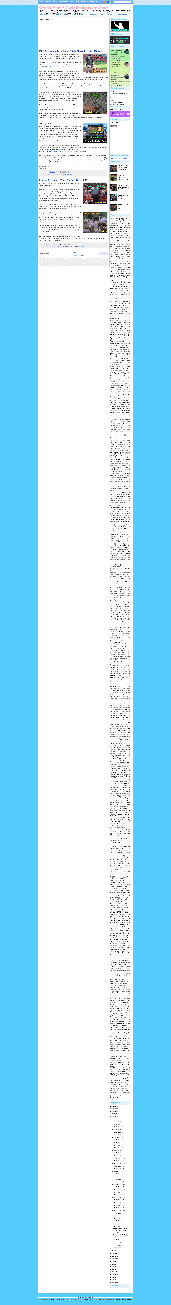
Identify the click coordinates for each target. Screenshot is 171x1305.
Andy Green (116, 252)
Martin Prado (115, 715)
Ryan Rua (117, 958)
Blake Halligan (124, 296)
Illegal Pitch (123, 545)
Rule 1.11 (117, 859)
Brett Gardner (114, 319)
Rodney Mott (113, 846)
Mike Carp (121, 747)
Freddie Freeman (123, 502)
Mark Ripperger (125, 709)
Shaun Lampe (113, 989)
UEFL (58, 174)
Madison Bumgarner (116, 688)
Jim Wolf (113, 601)
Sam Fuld (117, 968)
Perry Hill (126, 806)
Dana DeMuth (119, 410)
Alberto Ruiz (124, 235)
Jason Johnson (124, 570)
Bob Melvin (126, 301)
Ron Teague (126, 850)
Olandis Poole (114, 789)
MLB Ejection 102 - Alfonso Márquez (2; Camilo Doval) (116, 64)
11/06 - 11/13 (118, 1137)
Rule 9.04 (118, 945)
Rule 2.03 (112, 896)
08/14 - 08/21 (118, 1168)
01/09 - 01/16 (118, 1250)
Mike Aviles (122, 745)
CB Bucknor (120, 341)
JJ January (123, 555)
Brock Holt (120, 332)
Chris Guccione (119, 374)
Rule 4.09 (127, 905)
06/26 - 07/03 (118, 1187)
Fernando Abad (124, 490)
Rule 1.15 (123, 861)
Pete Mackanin (113, 808)
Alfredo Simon (121, 244)
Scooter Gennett (117, 970)
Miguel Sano (113, 745)
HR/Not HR (124, 528)
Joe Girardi (121, 605)
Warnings (119, 1082)
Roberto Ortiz (115, 840)
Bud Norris (125, 339)
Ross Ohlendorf (121, 854)
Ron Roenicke (116, 850)
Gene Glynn (113, 511)
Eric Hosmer (118, 481)
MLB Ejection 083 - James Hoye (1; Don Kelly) (123, 207)
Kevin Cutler (113, 652)
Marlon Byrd (115, 713)
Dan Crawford (121, 406)
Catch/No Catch (115, 359)
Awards (122, 273)
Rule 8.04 (115, 941)
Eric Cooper (113, 479)
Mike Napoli (123, 757)
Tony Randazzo (122, 1038)
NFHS (111, 770)
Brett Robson (120, 320)
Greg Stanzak (121, 523)
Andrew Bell (115, 248)
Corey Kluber (113, 395)
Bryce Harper (113, 338)
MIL (111, 686)
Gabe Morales (123, 506)
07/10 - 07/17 (118, 1182)
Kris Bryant (117, 662)
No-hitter (124, 783)
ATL (122, 223)
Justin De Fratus (120, 639)
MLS (128, 686)
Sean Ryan (125, 981)
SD (114, 962)
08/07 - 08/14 (118, 1171)
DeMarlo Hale (120, 435)
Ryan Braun (113, 955)
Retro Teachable (54, 238)
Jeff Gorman (121, 580)
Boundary (115, 305)
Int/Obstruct (121, 551)
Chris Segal (123, 378)
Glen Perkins (125, 519)
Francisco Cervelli (115, 500)
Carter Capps (121, 355)
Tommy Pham (122, 1034)
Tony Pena (114, 1038)
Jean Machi (127, 576)
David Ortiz (113, 429)
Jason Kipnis (113, 572)
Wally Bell (113, 1080)
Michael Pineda (124, 738)
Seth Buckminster (125, 983)
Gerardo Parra (126, 515)
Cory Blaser (123, 395)
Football (120, 496)
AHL (125, 220)
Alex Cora (113, 239)
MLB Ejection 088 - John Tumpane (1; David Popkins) (123, 187)
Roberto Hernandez (114, 838)
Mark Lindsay (123, 705)
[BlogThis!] (64, 172)
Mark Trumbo (116, 711)
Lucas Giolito (115, 682)
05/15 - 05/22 (118, 1202)
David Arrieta (126, 423)
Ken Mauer (127, 646)
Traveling (112, 1042)
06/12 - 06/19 (118, 1192)
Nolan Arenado (126, 785)
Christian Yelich (123, 379)
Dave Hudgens (126, 417)
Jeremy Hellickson (114, 589)
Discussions (126, 448)
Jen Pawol (125, 585)
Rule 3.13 (123, 899)
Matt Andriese (115, 720)
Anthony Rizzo (126, 261)
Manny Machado (125, 694)
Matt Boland (120, 722)
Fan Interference (115, 488)
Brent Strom (124, 317)
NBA (111, 768)
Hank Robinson (114, 530)
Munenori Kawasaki (123, 766)
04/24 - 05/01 (118, 1210)
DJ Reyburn (120, 402)
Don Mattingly (114, 452)
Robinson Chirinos (116, 844)
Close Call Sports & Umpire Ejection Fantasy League (73, 7)
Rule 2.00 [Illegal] (120, 877)
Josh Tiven (122, 637)
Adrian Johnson (122, 231)
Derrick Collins (126, 440)
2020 (113, 1256)
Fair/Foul (124, 487)
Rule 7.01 (127, 926)
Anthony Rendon (114, 261)
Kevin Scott (127, 656)
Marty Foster (123, 715)
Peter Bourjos (113, 810)
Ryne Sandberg (125, 960)
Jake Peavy (118, 561)
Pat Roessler (113, 798)
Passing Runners (116, 795)
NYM (128, 770)
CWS (125, 345)
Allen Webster (119, 246)
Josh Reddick (114, 637)
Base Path (115, 281)
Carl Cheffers (115, 349)
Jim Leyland (124, 597)
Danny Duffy (120, 414)
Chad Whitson (117, 362)
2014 (113, 1272)
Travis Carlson (120, 1042)
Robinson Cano (126, 842)
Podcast (118, 814)
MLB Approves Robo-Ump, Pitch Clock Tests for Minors (70, 51)
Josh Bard (114, 635)
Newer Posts (44, 253)
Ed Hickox (118, 459)
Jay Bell (126, 574)
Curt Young (117, 400)
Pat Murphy (124, 797)
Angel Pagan (124, 258)
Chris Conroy (114, 372)
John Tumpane (121, 620)
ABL (119, 220)
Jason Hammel (113, 570)
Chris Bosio (117, 370)
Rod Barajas (125, 844)
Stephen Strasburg (120, 994)
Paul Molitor (121, 800)
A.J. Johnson (121, 218)
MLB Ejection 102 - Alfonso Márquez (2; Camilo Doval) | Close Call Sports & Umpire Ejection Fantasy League (117, 95)
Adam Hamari (120, 227)
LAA (128, 665)
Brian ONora (119, 328)
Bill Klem (121, 290)
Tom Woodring (122, 1033)
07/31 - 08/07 (118, 1174)
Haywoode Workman (115, 532)
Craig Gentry (125, 398)
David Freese (125, 425)
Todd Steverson (115, 1027)
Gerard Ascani (117, 515)
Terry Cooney (65, 246)
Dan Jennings (122, 408)
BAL (117, 275)
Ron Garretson (117, 848)
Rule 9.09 (120, 947)
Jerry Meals (113, 593)
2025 (113, 1109)
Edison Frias (125, 463)
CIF (125, 343)
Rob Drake (126, 833)
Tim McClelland (118, 1019)
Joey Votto (114, 610)
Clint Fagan (123, 385)
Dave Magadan (115, 419)
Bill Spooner (116, 292)
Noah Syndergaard (114, 785)
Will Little (118, 1084)
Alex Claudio (125, 237)
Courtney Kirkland (115, 397)
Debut (128, 435)
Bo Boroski (113, 298)
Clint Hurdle (113, 387)
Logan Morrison (116, 681)
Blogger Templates (127, 1299)
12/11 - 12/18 (118, 1124)
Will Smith (126, 1084)
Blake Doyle (114, 296)
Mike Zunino (113, 762)
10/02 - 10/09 (118, 1150)
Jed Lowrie (114, 578)
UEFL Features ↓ (79, 15)
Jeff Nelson (126, 584)
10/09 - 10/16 (118, 1148)
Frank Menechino (126, 500)
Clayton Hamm (126, 381)
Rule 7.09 (115, 934)
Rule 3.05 (115, 898)
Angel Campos (115, 256)
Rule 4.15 (117, 909)
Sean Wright (113, 983)
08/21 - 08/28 (118, 1166)
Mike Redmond (114, 759)
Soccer (118, 991)
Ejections (117, 467)
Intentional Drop (115, 553)
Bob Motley (115, 303)
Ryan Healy (113, 956)
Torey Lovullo (114, 1040)
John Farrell (119, 612)
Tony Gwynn (127, 1036)
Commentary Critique (121, 393)
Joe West (127, 606)
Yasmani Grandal (115, 1092)
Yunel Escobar (124, 1096)
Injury (54, 246)
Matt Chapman (121, 724)
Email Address (114, 122)
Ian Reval (118, 544)
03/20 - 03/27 (118, 1223)
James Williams (113, 568)
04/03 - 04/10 (118, 1218)
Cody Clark (125, 389)
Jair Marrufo (121, 557)
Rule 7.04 (113, 930)
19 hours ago (113, 97)
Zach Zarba (113, 1098)
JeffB (113, 91)
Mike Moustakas (115, 755)
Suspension (124, 1002)
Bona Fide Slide (125, 303)
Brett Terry (127, 320)
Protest (112, 818)
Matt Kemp (113, 728)
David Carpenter (116, 425)
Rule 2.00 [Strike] (121, 892)
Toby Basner (116, 1025)
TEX (116, 1004)
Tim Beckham (127, 1015)
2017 (113, 1264)
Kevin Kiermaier (121, 654)
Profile (112, 816)
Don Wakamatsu (126, 452)
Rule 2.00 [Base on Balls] (121, 867)
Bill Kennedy (113, 290)
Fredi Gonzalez (123, 504)
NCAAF (126, 768)
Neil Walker (125, 774)
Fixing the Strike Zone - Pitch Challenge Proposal (63, 151)
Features (125, 488)
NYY (114, 772)
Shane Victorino (124, 987)
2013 (113, 1274)
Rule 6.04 (118, 922)
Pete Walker (123, 808)
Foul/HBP (124, 498)
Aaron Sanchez (120, 225)
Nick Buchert (113, 779)
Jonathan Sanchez (123, 625)
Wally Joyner (122, 1080)
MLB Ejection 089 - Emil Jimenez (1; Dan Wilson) (123, 197)
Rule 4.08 (120, 905)
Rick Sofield (118, 833)
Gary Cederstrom (115, 507)
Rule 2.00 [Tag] (114, 894)
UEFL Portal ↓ (123, 15)
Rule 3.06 (122, 898)
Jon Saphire (119, 624)
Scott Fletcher (116, 972)
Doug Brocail (115, 454)
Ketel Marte (116, 650)
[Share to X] (66, 172)
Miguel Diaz (115, 743)
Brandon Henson (124, 311)
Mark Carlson (120, 702)
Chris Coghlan (125, 370)
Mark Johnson (125, 703)
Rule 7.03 (124, 928)
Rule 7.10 (124, 934)
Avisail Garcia (114, 273)
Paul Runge (121, 802)
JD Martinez (116, 555)
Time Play (127, 1023)
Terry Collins (118, 1010)
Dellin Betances (116, 436)
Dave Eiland (118, 417)
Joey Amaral (116, 608)
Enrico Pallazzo (124, 477)
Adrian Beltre (119, 229)
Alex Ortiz (121, 239)
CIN (129, 343)
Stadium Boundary (117, 993)
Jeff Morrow (118, 584)
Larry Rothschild (120, 673)
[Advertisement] (73, 34)
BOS (122, 275)
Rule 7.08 (127, 932)
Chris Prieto (119, 376)
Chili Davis (121, 368)
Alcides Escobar (114, 237)
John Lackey (122, 616)
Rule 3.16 (117, 901)
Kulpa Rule (126, 662)
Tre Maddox (124, 1046)
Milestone (121, 762)
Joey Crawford (126, 608)
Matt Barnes (123, 720)
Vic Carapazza (122, 1075)
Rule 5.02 (119, 911)
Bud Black (116, 340)
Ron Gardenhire (125, 846)
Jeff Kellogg (120, 582)
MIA (126, 685)
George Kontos (120, 513)
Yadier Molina (125, 1088)
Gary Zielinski (116, 509)
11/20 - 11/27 (118, 1132)
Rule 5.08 (127, 915)
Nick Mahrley (121, 781)
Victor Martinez (113, 1077)
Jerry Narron (122, 593)
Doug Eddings (126, 454)
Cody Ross (112, 391)
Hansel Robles (124, 530)
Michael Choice (115, 738)
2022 (113, 1116)
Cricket (111, 400)
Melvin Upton (119, 736)
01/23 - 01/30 (118, 1245)
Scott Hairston (113, 974)
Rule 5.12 (121, 918)
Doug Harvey (116, 456)
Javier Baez (118, 574)
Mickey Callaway (114, 741)
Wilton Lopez (116, 1088)
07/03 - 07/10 (118, 1184)
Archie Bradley (124, 265)
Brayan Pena (115, 315)
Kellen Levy (121, 644)
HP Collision (113, 528)
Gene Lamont (121, 511)
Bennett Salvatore (118, 286)
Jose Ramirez (119, 633)
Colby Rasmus (121, 391)
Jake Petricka (127, 561)
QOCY (122, 820)
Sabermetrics (122, 964)
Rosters (119, 856)
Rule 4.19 (125, 909)
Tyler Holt (126, 1056)
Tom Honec (113, 1031)
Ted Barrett (126, 1008)
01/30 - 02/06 (118, 1242)
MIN (116, 686)
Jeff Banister (122, 578)
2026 (113, 1106)
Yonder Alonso (115, 1094)
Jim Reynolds (114, 599)
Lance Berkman (121, 671)
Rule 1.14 (116, 861)
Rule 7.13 (121, 936)
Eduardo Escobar (114, 465)
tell (60, 219)
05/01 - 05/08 (118, 1208)
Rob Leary (115, 835)
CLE (114, 345)
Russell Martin (121, 951)
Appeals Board (117, 263)
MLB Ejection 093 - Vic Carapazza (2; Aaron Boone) (123, 167)
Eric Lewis (126, 481)
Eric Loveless (113, 483)
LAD (114, 667)
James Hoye (114, 565)
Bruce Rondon (113, 336)
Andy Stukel (115, 254)
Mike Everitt (123, 751)
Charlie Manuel (121, 364)
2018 (113, 1261)
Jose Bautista (122, 631)
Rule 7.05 (122, 930)
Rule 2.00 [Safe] (114, 890)
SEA (120, 962)
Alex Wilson (122, 240)
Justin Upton (120, 641)
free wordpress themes (87, 1301)
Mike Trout (115, 760)
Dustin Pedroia (120, 457)
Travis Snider (115, 1046)
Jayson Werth (119, 576)
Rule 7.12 (113, 936)
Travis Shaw (126, 1044)
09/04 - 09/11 (118, 1161)
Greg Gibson (123, 521)
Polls (125, 814)
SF (126, 962)
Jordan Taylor (113, 629)
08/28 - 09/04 (118, 1163)
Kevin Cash (124, 650)
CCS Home (43, 15)
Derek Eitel (125, 436)
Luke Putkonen (119, 684)
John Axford (123, 610)
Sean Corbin (124, 979)
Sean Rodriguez (114, 981)
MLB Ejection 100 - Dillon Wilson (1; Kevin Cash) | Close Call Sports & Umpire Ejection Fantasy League (117, 104)
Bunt (111, 341)
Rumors (112, 951)
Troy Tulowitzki (114, 1052)
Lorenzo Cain (126, 681)
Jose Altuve (113, 631)
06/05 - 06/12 (118, 1195)
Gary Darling (126, 507)
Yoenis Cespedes (126, 1092)
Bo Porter (121, 298)
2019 (113, 1259)
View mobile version (77, 255)
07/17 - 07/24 (118, 1179)
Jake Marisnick (121, 559)
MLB (122, 686)
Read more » (43, 168)
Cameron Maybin (125, 347)
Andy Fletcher (126, 250)
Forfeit (128, 496)
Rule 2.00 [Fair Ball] (118, 873)
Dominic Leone (116, 450)
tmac (128, 1098)
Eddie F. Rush (124, 461)
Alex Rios (127, 239)
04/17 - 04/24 (118, 1213)
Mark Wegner (126, 711)
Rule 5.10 (124, 917)
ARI (117, 223)
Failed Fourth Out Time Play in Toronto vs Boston (123, 177)
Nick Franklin (122, 779)
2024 (113, 1111)
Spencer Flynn (126, 991)
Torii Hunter (125, 1040)
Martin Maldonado (125, 713)
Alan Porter (113, 233)
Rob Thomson (124, 835)
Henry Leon (125, 534)
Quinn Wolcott (115, 821)
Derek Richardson (123, 438)
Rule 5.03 (126, 911)
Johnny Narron (113, 622)
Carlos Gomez (120, 351)
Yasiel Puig (124, 1090)
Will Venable (113, 1086)
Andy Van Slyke (124, 254)
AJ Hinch (122, 221)
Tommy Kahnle (113, 1034)
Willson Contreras (125, 1086)
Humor (126, 538)
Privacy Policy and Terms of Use (85, 1297)
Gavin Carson (125, 509)
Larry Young (122, 675)
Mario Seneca (113, 700)
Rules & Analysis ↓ (107, 15)
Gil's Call (115, 519)
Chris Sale (127, 376)
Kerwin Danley (126, 648)
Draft (111, 458)
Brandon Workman (125, 313)
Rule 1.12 (123, 859)
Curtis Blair (125, 400)
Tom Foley (115, 1029)
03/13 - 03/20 (118, 1226)
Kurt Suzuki (119, 663)
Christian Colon (113, 379)
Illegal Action (113, 545)
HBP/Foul (119, 527)
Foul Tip (114, 498)
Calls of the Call (114, 347)
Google (86, 1299)
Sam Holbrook (126, 968)
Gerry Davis (126, 517)
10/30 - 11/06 (118, 1140)
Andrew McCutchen (125, 248)
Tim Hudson (120, 1017)
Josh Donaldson (123, 635)
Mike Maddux (113, 753)
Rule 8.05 (121, 941)
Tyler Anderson (113, 1053)
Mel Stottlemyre (121, 734)
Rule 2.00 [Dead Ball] (124, 871)
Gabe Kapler (113, 505)
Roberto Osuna (126, 840)
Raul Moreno (122, 825)
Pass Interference (126, 793)
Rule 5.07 (119, 915)
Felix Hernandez (114, 490)
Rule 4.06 (114, 905)
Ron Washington (117, 852)
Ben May (127, 284)
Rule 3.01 (119, 896)
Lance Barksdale (115, 669)
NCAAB (118, 768)
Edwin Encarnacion (125, 465)
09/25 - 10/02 (118, 1153)
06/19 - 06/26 (118, 1189)
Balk (128, 275)
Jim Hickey (127, 595)
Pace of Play (126, 791)
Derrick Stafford (117, 442)
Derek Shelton (114, 440)
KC (116, 643)
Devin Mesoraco (121, 444)
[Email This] (62, 172)
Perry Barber (119, 806)
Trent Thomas (124, 1048)
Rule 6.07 (122, 924)
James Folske (124, 563)
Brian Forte (127, 322)
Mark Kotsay (113, 705)
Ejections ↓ (93, 15)
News (54, 174)
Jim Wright (121, 601)
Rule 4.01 (125, 901)
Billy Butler (112, 294)
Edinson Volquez (114, 463)
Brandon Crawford (114, 311)
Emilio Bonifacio (120, 475)
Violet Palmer (117, 1078)
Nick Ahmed (119, 778)
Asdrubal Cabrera (120, 269)
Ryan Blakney (122, 953)
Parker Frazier (116, 793)
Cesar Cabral (116, 360)
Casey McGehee (123, 357)
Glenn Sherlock (113, 521)
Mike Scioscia (126, 759)
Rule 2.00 (124, 863)
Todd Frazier (126, 1025)
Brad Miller (116, 307)
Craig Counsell (114, 398)
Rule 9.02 (125, 943)
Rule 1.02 (122, 858)
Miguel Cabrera (125, 741)
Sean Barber (113, 979)
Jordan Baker (123, 627)
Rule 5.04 (113, 913)
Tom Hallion (123, 1029)
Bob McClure (118, 301)
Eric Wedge (122, 483)
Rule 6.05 (127, 922)
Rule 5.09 (115, 917)
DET (111, 402)
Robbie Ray (125, 837)
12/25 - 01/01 (118, 1119)
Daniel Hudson (120, 412)
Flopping (112, 496)
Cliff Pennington (114, 385)
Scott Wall (119, 977)
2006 (113, 1282)
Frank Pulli (114, 502)
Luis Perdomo (123, 682)
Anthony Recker (124, 259)
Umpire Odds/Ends (66, 174)
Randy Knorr (113, 825)
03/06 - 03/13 (118, 1240)
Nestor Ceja (113, 776)
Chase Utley (120, 366)
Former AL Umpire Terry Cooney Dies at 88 (63, 180)
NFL (117, 770)
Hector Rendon (124, 532)
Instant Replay (125, 549)
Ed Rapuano (115, 461)
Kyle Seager (122, 665)
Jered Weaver (113, 587)
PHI (123, 789)
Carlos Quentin (120, 353)
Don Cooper (124, 450)
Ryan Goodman (124, 955)
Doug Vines (125, 456)
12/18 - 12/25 (118, 1121)
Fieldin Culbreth (125, 492)
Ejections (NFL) (122, 471)
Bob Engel (122, 299)
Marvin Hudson (115, 717)
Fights (114, 494)
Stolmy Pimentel (121, 1000)
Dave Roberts (126, 421)
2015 (40, 65)
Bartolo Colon (118, 279)
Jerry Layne (123, 591)
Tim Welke (118, 1023)
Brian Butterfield (116, 322)
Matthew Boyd (113, 732)
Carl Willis (122, 349)
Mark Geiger (117, 703)
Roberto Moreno (125, 838)
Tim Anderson (117, 1015)
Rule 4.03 (112, 903)
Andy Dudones (115, 250)
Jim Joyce (115, 597)
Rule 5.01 (112, 911)
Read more (119, 60)
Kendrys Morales (116, 648)
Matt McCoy (122, 728)
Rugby (116, 858)
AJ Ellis (116, 221)
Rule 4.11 (122, 907)
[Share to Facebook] (69, 172)
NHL (122, 770)
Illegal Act (125, 544)
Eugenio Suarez (120, 485)
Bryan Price (123, 336)
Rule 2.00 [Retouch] (121, 888)
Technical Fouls (114, 1008)
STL (111, 964)
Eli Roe (123, 473)
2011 (113, 1279)
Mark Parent (115, 709)
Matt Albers (127, 719)
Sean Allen (125, 977)
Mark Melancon (126, 707)
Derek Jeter (113, 438)
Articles (49, 174)
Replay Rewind (120, 829)
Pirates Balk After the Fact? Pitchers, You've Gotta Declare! (116, 52)
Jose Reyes (127, 633)
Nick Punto (117, 783)
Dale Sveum (120, 404)
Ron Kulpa (127, 848)
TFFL (122, 1004)
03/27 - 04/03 (118, 1221)
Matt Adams (120, 719)
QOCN (122, 818)
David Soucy (120, 433)
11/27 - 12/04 (118, 1129)
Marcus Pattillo (114, 698)
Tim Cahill (114, 1017)
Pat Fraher (127, 795)
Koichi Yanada (121, 660)
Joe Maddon (117, 606)
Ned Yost (124, 772)
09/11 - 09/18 (118, 1158)
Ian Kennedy (123, 542)
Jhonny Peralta (119, 595)
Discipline (119, 448)
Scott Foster (124, 972)
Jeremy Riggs (123, 589)
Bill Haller (118, 288)
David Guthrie (113, 427)
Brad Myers (125, 307)
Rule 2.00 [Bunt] (115, 869)
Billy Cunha (119, 294)
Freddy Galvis (113, 504)
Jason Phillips (121, 572)
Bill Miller (127, 290)
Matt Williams (122, 730)
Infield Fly (127, 547)
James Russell (124, 566)
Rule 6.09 (118, 926)
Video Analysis (125, 1077)
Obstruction (123, 787)
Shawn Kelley (122, 989)
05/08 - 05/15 (118, 1205)
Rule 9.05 (125, 945)
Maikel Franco (126, 688)
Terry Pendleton (122, 1012)
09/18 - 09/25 (118, 1155)
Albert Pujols (113, 235)
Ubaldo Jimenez (124, 1060)
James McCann (114, 566)
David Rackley (119, 431)
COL (119, 345)
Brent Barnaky (114, 317)
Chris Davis (123, 372)
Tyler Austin (122, 1053)
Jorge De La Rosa (123, 629)
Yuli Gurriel (114, 1096)
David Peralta (122, 429)
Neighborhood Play (115, 774)
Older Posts (103, 253)
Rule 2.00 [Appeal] (115, 865)
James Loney (125, 565)
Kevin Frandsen (121, 652)
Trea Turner (113, 1048)
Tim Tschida (122, 1021)
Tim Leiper (127, 1017)
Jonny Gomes (114, 627)
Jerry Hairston (113, 591)
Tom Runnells (122, 1031)
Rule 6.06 (115, 924)
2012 (113, 1277)
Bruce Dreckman (122, 334)
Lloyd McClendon (124, 679)
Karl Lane (113, 644)
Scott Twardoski (121, 975)
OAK (114, 787)
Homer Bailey (120, 538)
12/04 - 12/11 (118, 1127)
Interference (126, 553)
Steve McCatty (120, 996)
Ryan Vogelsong (126, 958)
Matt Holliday (118, 726)
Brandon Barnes (114, 309)
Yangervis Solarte (114, 1090)
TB (111, 1004)
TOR (128, 1004)
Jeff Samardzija (116, 585)
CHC (118, 343)
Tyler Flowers (118, 1056)
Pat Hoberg (115, 797)
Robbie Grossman (114, 837)
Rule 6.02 (120, 920)
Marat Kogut (116, 696)
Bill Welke (124, 292)
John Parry (119, 618)
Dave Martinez (126, 419)
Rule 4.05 (127, 903)
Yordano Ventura (125, 1094)
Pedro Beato (121, 804)
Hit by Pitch (123, 536)
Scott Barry (126, 970)
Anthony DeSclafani (114, 259)
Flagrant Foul (123, 494)
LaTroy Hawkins (124, 667)
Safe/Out (113, 966)
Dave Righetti (116, 421)
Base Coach (126, 279)
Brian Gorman (117, 324)
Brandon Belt (124, 309)
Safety (122, 966)
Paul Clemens (121, 798)
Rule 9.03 (112, 945)
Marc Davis (125, 696)
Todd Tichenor (126, 1027)
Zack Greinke (122, 1098)
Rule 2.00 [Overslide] (116, 886)
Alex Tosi (114, 240)
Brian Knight (120, 326)
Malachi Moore (116, 690)
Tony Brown (119, 1036)
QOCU (112, 820)
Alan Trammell (124, 233)
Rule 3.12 (117, 899)
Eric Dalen (123, 479)
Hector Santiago (114, 534)
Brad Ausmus (126, 305)
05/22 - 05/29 (118, 1200)
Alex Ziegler (120, 242)
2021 (113, 1253)
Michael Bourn (126, 736)
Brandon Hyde (114, 313)
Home (74, 252)
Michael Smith (124, 740)
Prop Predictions (122, 816)
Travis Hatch (118, 1044)
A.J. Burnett (113, 218)
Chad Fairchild (125, 360)
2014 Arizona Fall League (49, 67)
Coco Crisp (118, 389)
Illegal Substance (115, 547)
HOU (126, 527)
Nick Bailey (125, 778)
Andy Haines (126, 252)
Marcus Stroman (124, 698)
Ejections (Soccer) (114, 473)
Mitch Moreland (121, 764)
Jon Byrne (122, 622)
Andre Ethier (127, 246)
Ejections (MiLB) (115, 469)
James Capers (115, 563)
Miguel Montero (124, 743)
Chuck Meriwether (115, 381)
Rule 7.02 (115, 928)
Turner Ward (124, 1052)
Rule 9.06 (112, 947)
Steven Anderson (119, 998)
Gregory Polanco (120, 525)
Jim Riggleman (124, 599)
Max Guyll (122, 732)
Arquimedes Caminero (115, 267)
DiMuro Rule (120, 446)
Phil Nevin (121, 812)
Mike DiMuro (120, 749)
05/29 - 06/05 (118, 1197)
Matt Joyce (125, 726)
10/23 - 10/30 (118, 1142)
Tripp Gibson (123, 1050)
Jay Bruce (112, 576)
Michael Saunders (114, 740)
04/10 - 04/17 (118, 1215)
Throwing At (126, 1014)
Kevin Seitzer (115, 658)
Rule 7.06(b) (119, 932)
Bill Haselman (125, 288)
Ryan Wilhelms (115, 960)
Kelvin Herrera (118, 646)
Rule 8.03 (127, 939)
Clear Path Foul (124, 383)
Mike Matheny (123, 753)
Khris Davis (123, 658)
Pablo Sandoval (117, 791)
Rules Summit (123, 949)
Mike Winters (123, 761)
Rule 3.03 (127, 896)
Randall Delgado (123, 823)
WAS (124, 1078)
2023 (113, 1114)
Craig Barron (125, 397)
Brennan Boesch (124, 315)
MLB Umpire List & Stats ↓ (60, 15)
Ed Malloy (127, 459)
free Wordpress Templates (114, 1299)
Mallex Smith (120, 692)
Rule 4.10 (115, 907)
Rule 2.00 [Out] (124, 884)
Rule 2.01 (125, 894)
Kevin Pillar (119, 656)
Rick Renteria (121, 831)
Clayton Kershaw (115, 383)
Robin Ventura (116, 842)
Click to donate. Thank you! (118, 110)
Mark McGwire (117, 707)
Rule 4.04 (120, 903)
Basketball (127, 282)
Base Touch (126, 281)
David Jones (123, 427)
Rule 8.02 (118, 939)
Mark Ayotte (122, 700)
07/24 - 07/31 (118, 1176)
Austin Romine (124, 271)
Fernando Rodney (114, 492)
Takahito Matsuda (120, 1006)
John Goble (121, 614)
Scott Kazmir (122, 974)
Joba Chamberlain (120, 603)
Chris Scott (115, 378)
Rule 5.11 (113, 918)
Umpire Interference (117, 1062)
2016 (113, 1266)
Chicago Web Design (100, 1299)
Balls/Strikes (118, 277)
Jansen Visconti (123, 568)
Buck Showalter (125, 338)
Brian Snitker (120, 330)
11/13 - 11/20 (118, 1134)
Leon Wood (120, 677)
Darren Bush (121, 416)
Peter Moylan (122, 810)
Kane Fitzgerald (124, 643)
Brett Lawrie (123, 319)
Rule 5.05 (121, 913)
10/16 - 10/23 (118, 1145)
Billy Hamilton (127, 294)
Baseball (116, 282)
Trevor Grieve (113, 1050)
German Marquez (116, 517)
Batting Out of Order (118, 284)
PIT (129, 789)
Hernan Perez (113, 536)
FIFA (117, 486)
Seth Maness (118, 985)
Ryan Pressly (121, 956)
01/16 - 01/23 (118, 1248)
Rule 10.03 (117, 863)
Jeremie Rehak (123, 587)
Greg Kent (112, 523)
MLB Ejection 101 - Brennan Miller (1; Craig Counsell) (117, 77)
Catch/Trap (127, 359)
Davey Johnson (116, 423)
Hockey (112, 538)
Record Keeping (120, 827)
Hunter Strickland (115, 540)
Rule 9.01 (117, 943)
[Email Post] (59, 172)
